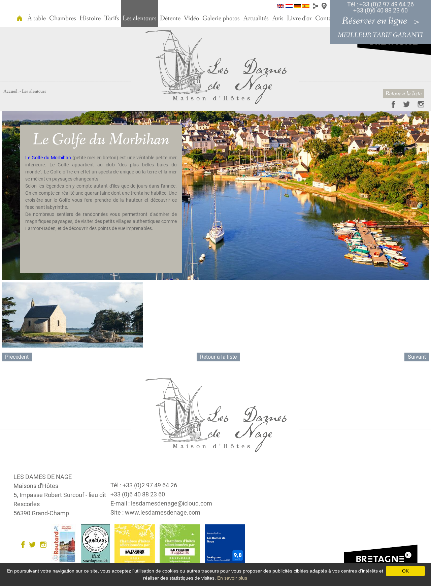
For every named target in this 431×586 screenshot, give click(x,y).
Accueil (10, 91)
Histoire (90, 18)
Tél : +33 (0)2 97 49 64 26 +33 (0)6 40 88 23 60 (380, 7)
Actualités (256, 18)
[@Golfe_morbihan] (34, 544)
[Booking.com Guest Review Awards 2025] (226, 544)
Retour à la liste (404, 94)
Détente (170, 18)
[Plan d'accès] (324, 5)
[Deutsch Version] (297, 5)
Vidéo (191, 18)
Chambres (62, 18)
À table (36, 18)
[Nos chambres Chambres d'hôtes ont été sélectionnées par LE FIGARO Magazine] (136, 544)
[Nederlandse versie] (289, 5)
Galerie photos (221, 18)
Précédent (17, 357)
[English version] (280, 5)
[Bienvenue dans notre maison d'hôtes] (19, 13)
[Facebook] (390, 104)
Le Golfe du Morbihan (48, 157)
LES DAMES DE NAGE (42, 476)
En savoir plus (232, 578)
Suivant (417, 357)
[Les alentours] (216, 67)
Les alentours (140, 18)
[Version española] (305, 5)
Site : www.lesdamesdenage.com (155, 512)
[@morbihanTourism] (403, 104)
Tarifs (111, 18)
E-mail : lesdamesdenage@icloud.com (161, 503)
